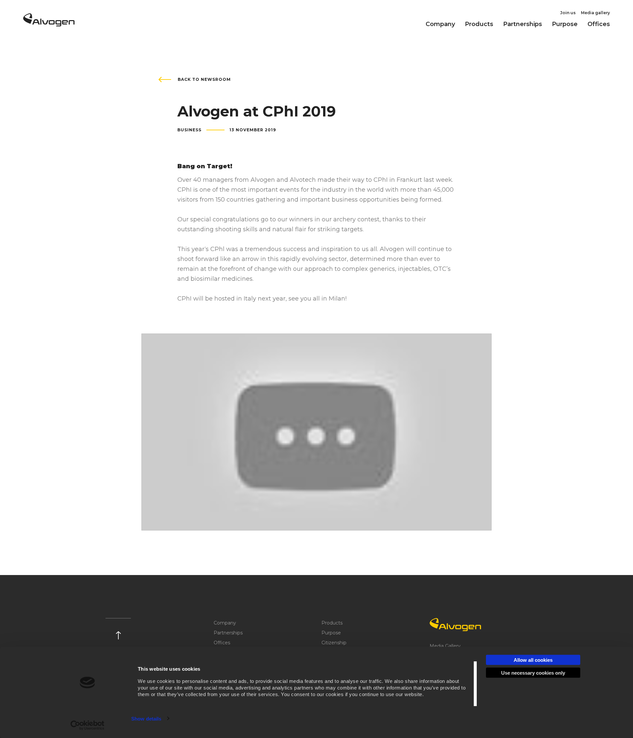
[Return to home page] (49, 24)
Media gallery (595, 12)
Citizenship (334, 643)
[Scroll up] (118, 628)
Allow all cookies (533, 660)
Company (440, 24)
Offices (599, 24)
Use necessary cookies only (533, 672)
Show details (146, 718)
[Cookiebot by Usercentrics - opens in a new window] (87, 725)
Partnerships (522, 24)
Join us (568, 12)
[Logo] (479, 624)
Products (479, 24)
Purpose (565, 24)
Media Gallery (445, 646)
